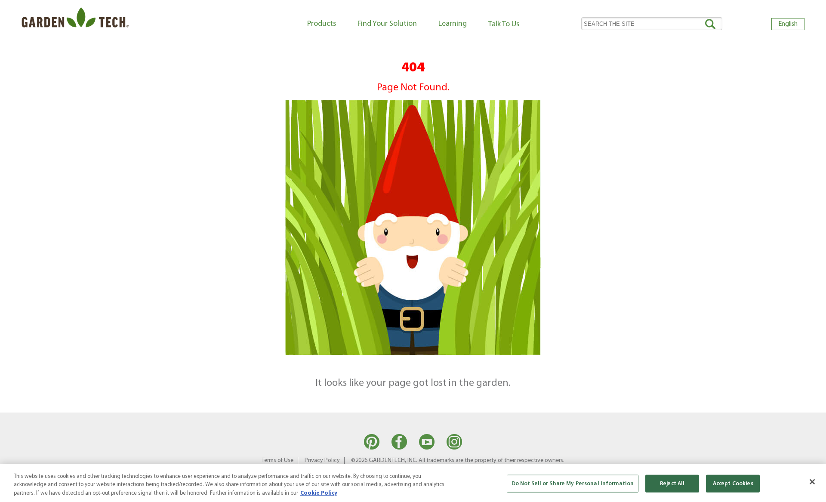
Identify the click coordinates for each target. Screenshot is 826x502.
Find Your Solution (387, 24)
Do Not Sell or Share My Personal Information (573, 483)
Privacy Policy (322, 460)
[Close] (812, 481)
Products (321, 24)
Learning (452, 24)
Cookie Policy (318, 493)
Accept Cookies (733, 483)
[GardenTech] (75, 19)
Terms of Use (277, 460)
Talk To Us (503, 24)
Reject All (672, 483)
